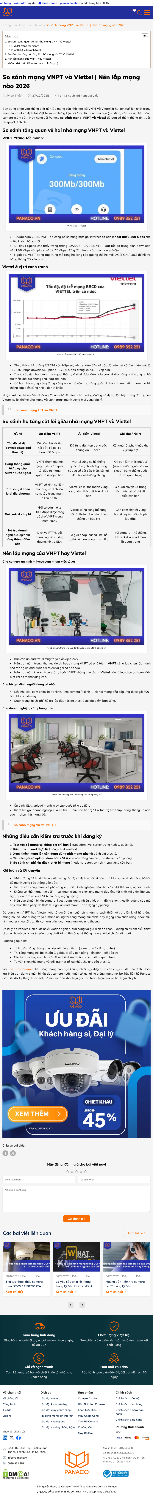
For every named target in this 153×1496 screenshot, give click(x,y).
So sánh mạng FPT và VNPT (36, 410)
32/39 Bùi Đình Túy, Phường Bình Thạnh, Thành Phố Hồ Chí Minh (27, 1450)
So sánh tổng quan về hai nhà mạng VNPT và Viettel (39, 41)
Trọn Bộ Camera (88, 1421)
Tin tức (7, 1410)
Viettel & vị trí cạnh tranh (28, 49)
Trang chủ (10, 25)
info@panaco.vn (17, 1457)
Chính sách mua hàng (129, 1404)
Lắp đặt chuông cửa (52, 1421)
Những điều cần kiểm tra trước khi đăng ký (32, 63)
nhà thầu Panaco (20, 969)
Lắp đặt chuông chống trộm (57, 1427)
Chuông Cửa (85, 1427)
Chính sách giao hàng (129, 1419)
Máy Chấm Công (88, 1415)
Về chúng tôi (10, 1398)
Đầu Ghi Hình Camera (91, 1404)
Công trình (9, 1404)
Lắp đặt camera (50, 1398)
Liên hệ (7, 1415)
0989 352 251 (16, 1463)
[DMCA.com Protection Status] (16, 1478)
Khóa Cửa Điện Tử (89, 1410)
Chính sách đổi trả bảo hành (130, 1412)
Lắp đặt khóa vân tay (53, 1404)
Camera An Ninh (88, 1398)
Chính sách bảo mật (128, 1398)
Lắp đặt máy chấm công (55, 1410)
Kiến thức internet (31, 25)
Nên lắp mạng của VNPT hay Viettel (29, 58)
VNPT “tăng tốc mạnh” (26, 45)
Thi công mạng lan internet (56, 1415)
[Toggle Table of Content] (145, 36)
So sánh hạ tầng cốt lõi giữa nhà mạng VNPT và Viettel (40, 54)
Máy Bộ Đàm (86, 1433)
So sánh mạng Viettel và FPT (35, 825)
